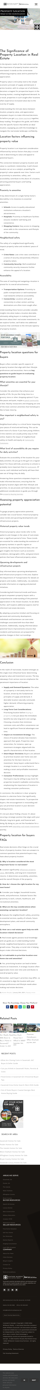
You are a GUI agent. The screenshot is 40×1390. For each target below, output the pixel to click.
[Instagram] (8, 1289)
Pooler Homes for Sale (9, 1144)
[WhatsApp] (24, 1006)
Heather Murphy (7, 992)
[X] (11, 1006)
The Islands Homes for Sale (11, 1148)
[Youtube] (12, 1289)
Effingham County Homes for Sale (13, 1155)
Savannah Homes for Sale (10, 1141)
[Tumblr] (28, 1006)
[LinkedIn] (20, 1006)
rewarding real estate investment (25, 826)
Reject (34, 1380)
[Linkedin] (16, 1289)
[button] (12, 1315)
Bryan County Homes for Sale (12, 1159)
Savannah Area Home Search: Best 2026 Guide (20, 1085)
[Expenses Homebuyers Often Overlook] (33, 1028)
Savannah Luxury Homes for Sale (13, 1163)
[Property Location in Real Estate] (20, 17)
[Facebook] (7, 1006)
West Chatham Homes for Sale (12, 1152)
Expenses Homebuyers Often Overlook (33, 1037)
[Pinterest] (32, 1006)
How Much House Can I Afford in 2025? (19, 1038)
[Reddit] (16, 1006)
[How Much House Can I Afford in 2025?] (20, 1028)
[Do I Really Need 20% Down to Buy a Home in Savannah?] (6, 1028)
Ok (24, 1380)
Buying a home (30, 992)
